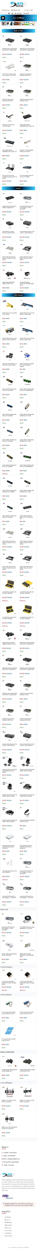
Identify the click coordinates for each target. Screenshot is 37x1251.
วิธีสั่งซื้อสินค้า (8, 1222)
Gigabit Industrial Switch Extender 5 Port (26, 100)
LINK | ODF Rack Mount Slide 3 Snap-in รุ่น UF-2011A (26, 568)
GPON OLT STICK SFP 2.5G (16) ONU (8, 125)
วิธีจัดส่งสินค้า (8, 1225)
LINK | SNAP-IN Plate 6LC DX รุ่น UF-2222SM (9, 440)
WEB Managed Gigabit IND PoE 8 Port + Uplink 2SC (9, 668)
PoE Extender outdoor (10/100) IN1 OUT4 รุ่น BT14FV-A (26, 847)
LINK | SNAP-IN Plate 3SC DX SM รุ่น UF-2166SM (9, 491)
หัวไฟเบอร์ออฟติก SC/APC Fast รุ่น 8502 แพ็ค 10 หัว (9, 1012)
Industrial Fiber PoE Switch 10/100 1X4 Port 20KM (27, 795)
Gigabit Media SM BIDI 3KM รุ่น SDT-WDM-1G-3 (9, 1070)
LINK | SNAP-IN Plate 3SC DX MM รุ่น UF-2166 (27, 491)
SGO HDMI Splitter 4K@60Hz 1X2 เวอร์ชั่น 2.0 (27, 125)
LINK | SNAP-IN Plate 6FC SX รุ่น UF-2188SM (9, 465)
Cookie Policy (8, 1236)
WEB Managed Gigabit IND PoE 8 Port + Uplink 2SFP (27, 643)
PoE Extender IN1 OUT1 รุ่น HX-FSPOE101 (9, 871)
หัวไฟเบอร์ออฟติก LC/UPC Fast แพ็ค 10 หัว (9, 1039)
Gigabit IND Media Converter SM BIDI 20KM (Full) (27, 284)
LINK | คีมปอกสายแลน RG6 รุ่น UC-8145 (9, 313)
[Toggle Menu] (3, 18)
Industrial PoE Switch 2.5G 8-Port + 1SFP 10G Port (9, 744)
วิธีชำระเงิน (7, 1228)
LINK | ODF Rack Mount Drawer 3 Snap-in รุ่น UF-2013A (9, 568)
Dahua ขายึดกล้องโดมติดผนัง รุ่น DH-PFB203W (9, 954)
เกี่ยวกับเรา (7, 1220)
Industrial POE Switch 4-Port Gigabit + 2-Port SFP (9, 897)
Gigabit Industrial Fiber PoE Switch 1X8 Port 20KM (9, 820)
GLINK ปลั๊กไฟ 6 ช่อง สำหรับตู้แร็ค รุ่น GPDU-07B (27, 339)
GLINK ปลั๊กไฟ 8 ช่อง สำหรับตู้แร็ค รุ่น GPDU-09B (27, 313)
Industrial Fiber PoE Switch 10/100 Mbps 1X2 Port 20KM (9, 771)
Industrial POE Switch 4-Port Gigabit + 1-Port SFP (26, 897)
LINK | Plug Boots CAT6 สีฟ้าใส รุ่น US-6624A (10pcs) (27, 365)
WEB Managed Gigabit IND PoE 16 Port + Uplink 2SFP (9, 49)
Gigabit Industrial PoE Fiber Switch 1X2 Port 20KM (27, 770)
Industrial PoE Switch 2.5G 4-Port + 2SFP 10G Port (27, 232)
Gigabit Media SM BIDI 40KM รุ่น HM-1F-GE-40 (9, 643)
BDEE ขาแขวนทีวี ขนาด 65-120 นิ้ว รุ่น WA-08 (9, 1101)
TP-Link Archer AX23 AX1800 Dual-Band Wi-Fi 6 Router (9, 177)
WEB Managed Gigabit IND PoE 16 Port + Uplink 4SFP (27, 49)
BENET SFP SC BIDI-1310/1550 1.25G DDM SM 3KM (27, 955)
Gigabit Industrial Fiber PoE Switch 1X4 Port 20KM (9, 795)
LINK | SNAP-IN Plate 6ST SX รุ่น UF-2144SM (9, 389)
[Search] (34, 18)
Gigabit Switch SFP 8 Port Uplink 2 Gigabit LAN (9, 206)
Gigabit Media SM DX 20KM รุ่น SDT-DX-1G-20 (27, 1070)
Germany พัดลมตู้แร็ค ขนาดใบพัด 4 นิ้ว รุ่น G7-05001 (9, 364)
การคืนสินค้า (7, 1233)
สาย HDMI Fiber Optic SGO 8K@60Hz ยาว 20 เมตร (27, 927)
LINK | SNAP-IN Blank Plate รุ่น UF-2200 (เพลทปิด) (26, 517)
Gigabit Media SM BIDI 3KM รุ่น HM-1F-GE (8, 283)
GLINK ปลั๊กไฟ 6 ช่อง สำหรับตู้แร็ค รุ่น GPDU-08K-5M (9, 339)
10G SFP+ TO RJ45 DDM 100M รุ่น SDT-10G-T (26, 150)
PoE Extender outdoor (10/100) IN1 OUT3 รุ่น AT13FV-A (8, 847)
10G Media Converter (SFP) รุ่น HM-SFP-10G (8, 232)
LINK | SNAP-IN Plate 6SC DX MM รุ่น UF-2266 (27, 415)
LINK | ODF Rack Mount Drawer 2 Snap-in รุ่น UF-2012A (9, 258)
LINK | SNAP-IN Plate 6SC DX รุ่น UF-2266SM (9, 415)
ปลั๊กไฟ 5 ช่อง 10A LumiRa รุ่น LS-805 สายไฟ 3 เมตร (9, 74)
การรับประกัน (8, 1230)
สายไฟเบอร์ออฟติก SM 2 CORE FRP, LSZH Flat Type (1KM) (9, 983)
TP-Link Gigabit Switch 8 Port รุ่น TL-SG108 (26, 176)
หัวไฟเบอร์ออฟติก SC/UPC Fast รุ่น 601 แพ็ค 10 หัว (27, 1012)
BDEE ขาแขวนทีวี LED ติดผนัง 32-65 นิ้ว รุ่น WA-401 (9, 1127)
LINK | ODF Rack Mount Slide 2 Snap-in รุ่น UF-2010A (26, 258)
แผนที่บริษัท (7, 1217)
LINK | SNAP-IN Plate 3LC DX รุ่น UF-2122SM (9, 516)
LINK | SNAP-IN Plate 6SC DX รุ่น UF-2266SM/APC (27, 389)
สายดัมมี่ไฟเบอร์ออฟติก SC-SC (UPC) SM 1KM (9, 592)
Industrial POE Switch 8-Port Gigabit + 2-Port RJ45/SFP (26, 207)
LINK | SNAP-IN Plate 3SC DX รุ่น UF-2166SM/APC (27, 465)
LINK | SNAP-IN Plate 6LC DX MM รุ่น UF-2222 (27, 440)
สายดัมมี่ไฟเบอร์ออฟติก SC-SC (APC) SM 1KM (27, 592)
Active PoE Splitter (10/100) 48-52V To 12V (27, 820)
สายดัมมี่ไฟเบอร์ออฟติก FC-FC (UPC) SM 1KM (27, 618)
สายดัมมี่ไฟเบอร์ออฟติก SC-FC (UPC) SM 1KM (9, 618)
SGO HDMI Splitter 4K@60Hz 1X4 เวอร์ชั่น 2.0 (9, 150)
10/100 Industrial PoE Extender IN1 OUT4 (8, 100)
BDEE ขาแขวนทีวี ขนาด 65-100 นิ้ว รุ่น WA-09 (27, 1101)
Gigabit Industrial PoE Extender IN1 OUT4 (26, 74)
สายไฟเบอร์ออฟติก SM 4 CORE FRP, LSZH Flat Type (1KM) (27, 983)
